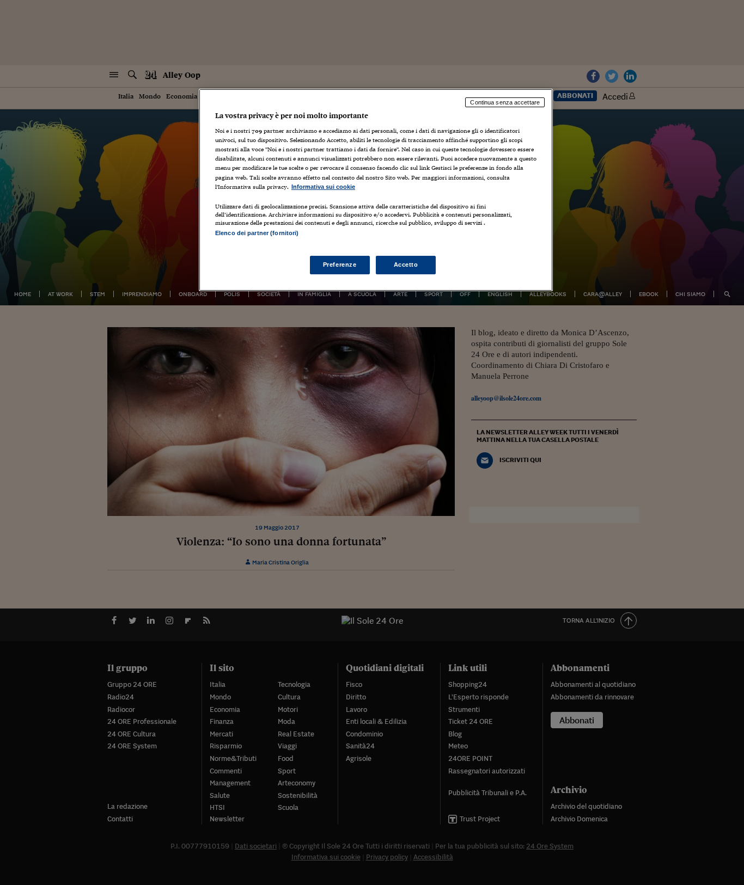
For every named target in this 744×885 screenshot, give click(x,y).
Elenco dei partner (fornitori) (256, 233)
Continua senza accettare (505, 102)
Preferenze (340, 264)
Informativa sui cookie (323, 186)
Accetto (406, 264)
